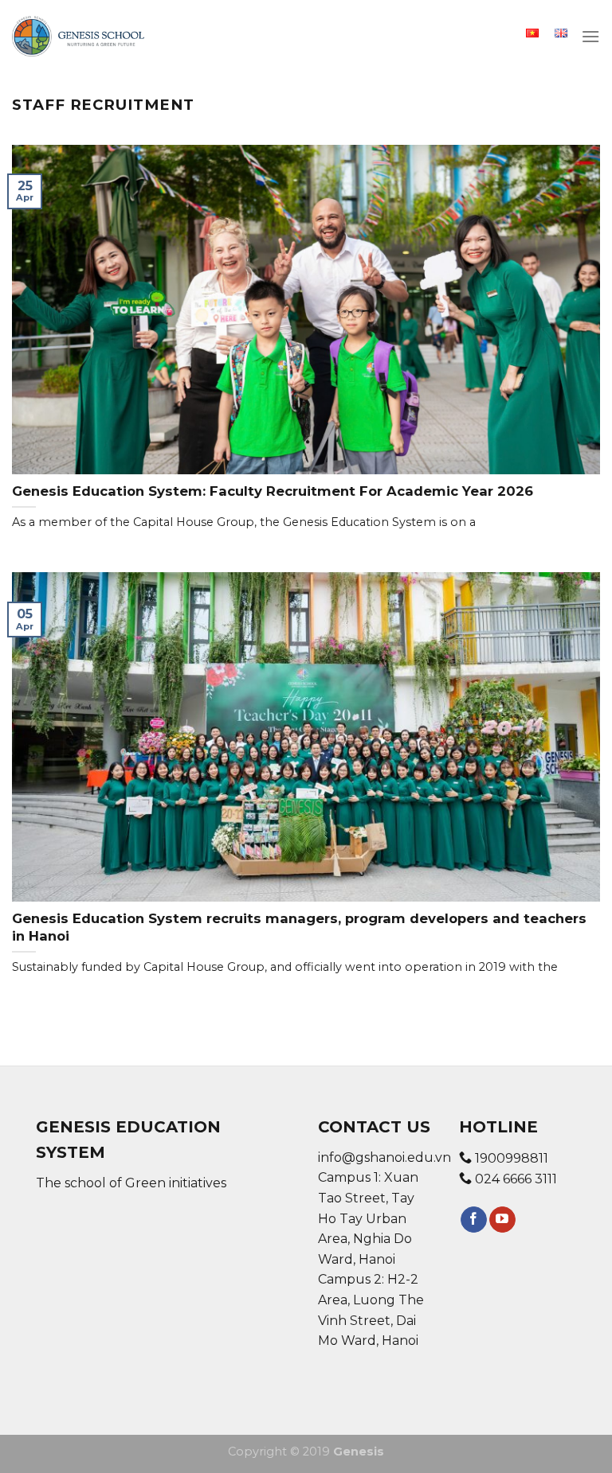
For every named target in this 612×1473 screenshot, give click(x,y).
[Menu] (590, 36)
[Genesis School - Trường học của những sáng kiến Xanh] (78, 36)
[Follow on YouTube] (502, 1219)
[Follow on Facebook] (474, 1219)
